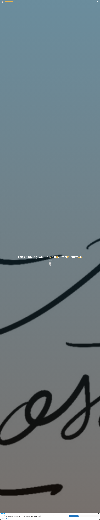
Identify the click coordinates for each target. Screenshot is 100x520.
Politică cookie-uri (3, 518)
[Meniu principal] (97, 1)
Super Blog (50, 253)
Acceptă (74, 516)
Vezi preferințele (94, 516)
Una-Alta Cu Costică (8, 1)
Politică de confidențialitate (9, 518)
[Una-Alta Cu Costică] (2, 1)
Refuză (84, 516)
